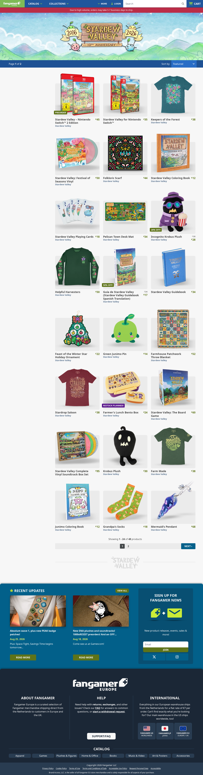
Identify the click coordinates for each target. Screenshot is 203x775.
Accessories (183, 755)
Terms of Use (74, 768)
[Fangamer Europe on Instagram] (177, 656)
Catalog (33, 3)
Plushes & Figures (66, 755)
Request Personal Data (138, 768)
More (104, 3)
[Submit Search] (183, 3)
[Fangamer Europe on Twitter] (154, 656)
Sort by (166, 63)
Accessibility (156, 768)
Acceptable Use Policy (118, 768)
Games (43, 755)
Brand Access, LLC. (56, 772)
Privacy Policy (47, 768)
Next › (188, 546)
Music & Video (137, 755)
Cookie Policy (61, 768)
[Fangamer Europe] (12, 3)
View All (122, 590)
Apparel (19, 755)
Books (113, 755)
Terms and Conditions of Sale (94, 768)
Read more (23, 657)
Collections (57, 3)
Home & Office (90, 755)
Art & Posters (159, 755)
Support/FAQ (101, 736)
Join (166, 649)
